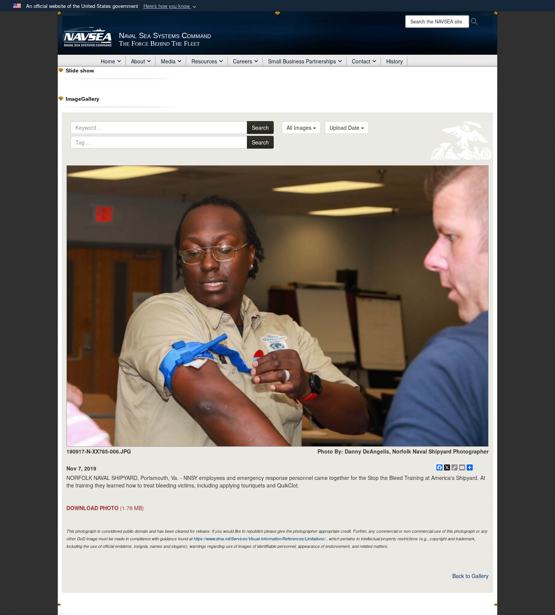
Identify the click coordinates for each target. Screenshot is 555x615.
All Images (300, 127)
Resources (204, 61)
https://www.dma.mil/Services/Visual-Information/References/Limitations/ (259, 538)
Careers (242, 61)
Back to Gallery (470, 576)
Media (168, 61)
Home (108, 61)
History (394, 61)
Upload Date (345, 127)
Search (260, 127)
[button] (170, 6)
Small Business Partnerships (302, 61)
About (138, 61)
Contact (361, 61)
